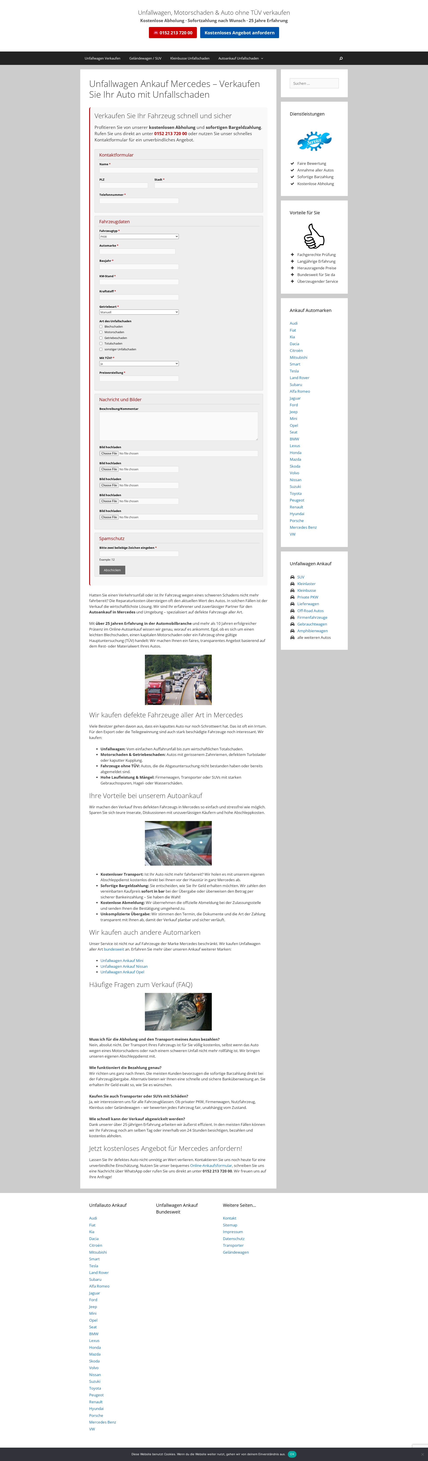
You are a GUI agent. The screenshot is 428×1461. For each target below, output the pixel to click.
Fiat (293, 330)
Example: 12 (107, 559)
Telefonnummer (112, 195)
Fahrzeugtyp (109, 231)
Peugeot (297, 500)
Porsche (297, 520)
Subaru (296, 384)
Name (105, 164)
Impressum (233, 1231)
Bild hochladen (110, 447)
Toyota (296, 493)
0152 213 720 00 (175, 32)
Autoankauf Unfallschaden (238, 58)
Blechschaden (114, 326)
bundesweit (114, 949)
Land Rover (299, 377)
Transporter (233, 1245)
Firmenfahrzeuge (312, 617)
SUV (300, 577)
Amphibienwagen (312, 630)
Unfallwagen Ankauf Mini (122, 960)
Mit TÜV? (106, 358)
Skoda (295, 466)
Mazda (295, 459)
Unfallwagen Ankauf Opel (122, 971)
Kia (292, 336)
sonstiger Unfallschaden (120, 349)
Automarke (108, 246)
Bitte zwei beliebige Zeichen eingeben (128, 548)
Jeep (294, 411)
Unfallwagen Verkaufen (102, 58)
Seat (293, 432)
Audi (294, 323)
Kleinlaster (306, 583)
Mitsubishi (298, 357)
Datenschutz (234, 1238)
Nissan (295, 479)
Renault (296, 507)
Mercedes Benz (303, 527)
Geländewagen (236, 1252)
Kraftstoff (107, 291)
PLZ (102, 179)
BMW (294, 439)
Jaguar (295, 398)
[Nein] (422, 1454)
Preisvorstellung (112, 373)
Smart (295, 364)
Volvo (294, 472)
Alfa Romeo (300, 391)
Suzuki (295, 486)
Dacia (294, 343)
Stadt (159, 179)
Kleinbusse (306, 590)
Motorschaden (114, 332)
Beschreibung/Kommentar (118, 409)
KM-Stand (107, 276)
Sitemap (230, 1225)
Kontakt (229, 1218)
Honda (295, 452)
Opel (294, 425)
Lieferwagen (308, 603)
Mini (293, 418)
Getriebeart (109, 307)
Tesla (294, 371)
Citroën (296, 350)
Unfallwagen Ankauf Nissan (124, 966)
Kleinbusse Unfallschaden (190, 58)
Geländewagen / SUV (145, 58)
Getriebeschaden (116, 338)
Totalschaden (113, 343)
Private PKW (307, 597)
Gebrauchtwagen (312, 624)
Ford (294, 404)
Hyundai (297, 513)
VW (293, 534)
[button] (263, 58)
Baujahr (106, 261)
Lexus (295, 445)
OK (292, 1454)
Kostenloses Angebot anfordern (240, 32)
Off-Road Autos (310, 610)
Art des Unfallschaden (115, 321)
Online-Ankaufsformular (211, 1165)
